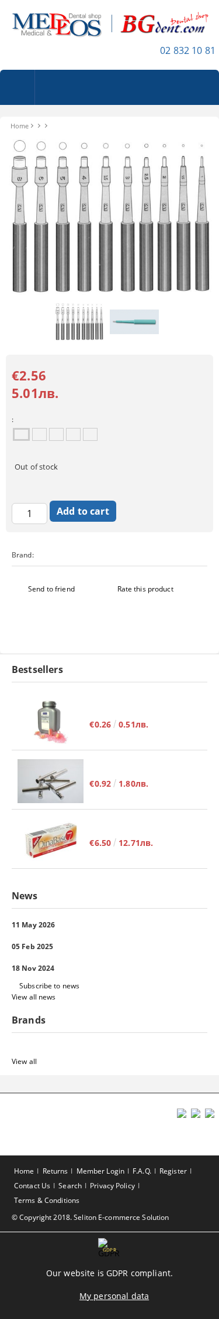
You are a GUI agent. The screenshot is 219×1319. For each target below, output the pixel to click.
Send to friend (51, 589)
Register (173, 1171)
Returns (55, 1171)
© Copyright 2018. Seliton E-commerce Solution (90, 1217)
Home (20, 125)
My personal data (114, 1295)
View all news (34, 997)
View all (24, 1061)
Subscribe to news (49, 986)
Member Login (100, 1171)
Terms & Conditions (46, 1200)
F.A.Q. (142, 1171)
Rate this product (145, 589)
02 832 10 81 (187, 50)
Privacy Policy (112, 1186)
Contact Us (32, 1186)
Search (70, 1186)
